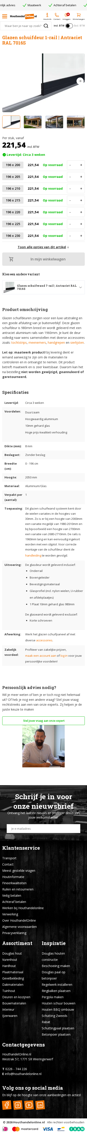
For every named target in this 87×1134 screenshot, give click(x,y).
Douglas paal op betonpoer (53, 975)
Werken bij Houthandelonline (23, 908)
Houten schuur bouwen (58, 1003)
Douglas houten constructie (53, 956)
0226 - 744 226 (16, 1069)
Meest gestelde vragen (18, 870)
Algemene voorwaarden (19, 927)
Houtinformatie (13, 877)
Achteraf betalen (14, 902)
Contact (8, 864)
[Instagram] (18, 1105)
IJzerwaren (9, 1016)
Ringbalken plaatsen (56, 991)
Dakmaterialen (12, 984)
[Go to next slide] (80, 81)
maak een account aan (40, 656)
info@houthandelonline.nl (23, 1074)
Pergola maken (53, 997)
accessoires (44, 640)
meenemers (37, 342)
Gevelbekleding (13, 978)
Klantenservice (21, 848)
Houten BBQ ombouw (58, 1009)
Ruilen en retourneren (17, 889)
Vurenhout (9, 959)
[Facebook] (6, 1105)
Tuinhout (8, 991)
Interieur (8, 1009)
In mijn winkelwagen (48, 259)
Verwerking (10, 914)
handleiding (33, 555)
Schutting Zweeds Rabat (54, 1019)
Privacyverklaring (14, 933)
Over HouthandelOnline (19, 920)
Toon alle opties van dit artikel (42, 247)
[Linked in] (40, 1105)
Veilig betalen (11, 895)
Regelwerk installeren (57, 984)
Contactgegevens (23, 1044)
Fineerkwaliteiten (14, 883)
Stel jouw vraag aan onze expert (44, 721)
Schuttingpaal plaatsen (58, 1028)
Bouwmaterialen (14, 1003)
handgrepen (56, 342)
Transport (9, 858)
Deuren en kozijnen (16, 997)
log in (64, 656)
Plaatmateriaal (12, 972)
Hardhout (9, 966)
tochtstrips (19, 342)
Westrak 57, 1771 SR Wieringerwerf (27, 1059)
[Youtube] (29, 1105)
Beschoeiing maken (56, 966)
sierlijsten (77, 342)
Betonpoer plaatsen (56, 1034)
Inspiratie (54, 943)
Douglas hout (12, 953)
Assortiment (17, 943)
